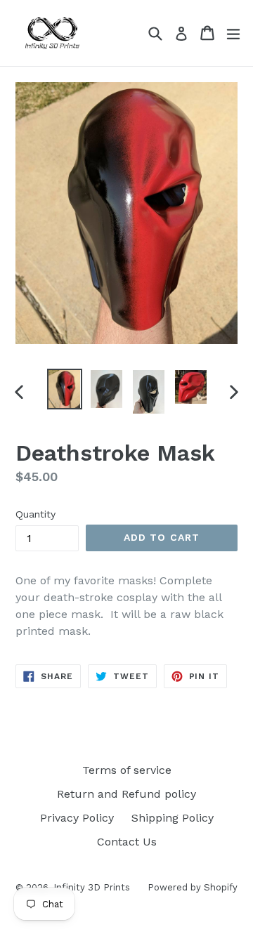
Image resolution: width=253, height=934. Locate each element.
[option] (65, 389)
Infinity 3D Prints (91, 887)
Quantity (35, 514)
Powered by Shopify (193, 887)
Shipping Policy (172, 817)
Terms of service (126, 770)
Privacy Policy (77, 817)
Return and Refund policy (126, 794)
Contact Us (127, 841)
